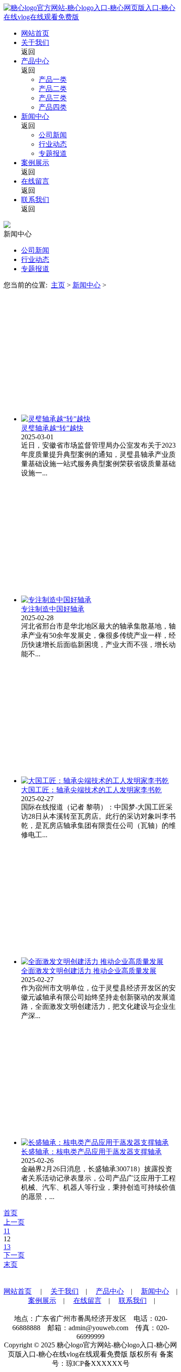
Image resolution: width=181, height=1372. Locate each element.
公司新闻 (53, 135)
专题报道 (53, 153)
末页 (11, 1264)
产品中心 (35, 61)
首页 (11, 1213)
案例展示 (35, 162)
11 (7, 1231)
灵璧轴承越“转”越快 (52, 428)
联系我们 (35, 199)
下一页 (14, 1255)
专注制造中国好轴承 (52, 609)
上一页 (14, 1222)
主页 (58, 285)
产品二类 (53, 88)
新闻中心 (35, 116)
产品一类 (53, 79)
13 (7, 1247)
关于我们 (35, 42)
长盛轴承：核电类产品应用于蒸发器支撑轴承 (91, 1151)
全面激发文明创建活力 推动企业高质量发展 (88, 971)
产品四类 (53, 107)
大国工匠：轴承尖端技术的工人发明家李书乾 (91, 790)
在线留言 (35, 181)
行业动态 (53, 144)
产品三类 (53, 98)
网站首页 (35, 33)
